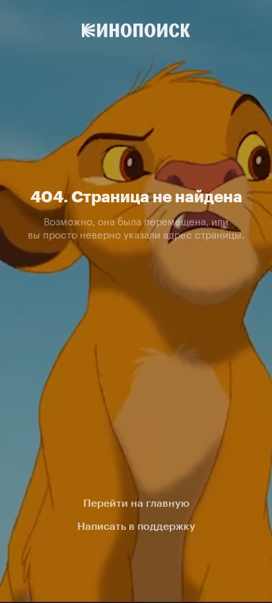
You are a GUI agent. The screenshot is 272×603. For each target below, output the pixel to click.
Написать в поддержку (136, 526)
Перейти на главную (136, 503)
